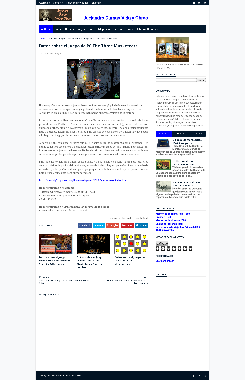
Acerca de (44, 2)
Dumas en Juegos (57, 38)
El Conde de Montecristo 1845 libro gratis (187, 141)
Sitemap (96, 2)
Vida (58, 29)
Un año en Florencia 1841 (169, 224)
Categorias (197, 133)
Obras (68, 29)
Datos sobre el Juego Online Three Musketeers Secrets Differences (55, 260)
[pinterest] (205, 2)
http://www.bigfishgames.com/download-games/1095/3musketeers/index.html (83, 180)
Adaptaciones (106, 29)
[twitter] (199, 2)
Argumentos (86, 29)
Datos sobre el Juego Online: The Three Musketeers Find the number (90, 262)
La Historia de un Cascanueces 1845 (183, 162)
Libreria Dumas (146, 29)
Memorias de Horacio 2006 (171, 220)
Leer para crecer (165, 261)
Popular (164, 133)
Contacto (58, 2)
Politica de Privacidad (77, 2)
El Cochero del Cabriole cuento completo (186, 184)
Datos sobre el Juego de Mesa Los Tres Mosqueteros (129, 260)
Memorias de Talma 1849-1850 (173, 213)
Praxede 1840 (163, 217)
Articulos (125, 29)
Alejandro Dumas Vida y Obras (116, 18)
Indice (180, 133)
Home (48, 29)
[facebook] (194, 2)
